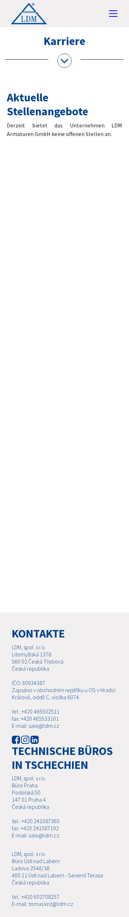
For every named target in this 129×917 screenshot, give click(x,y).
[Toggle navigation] (113, 13)
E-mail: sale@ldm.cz (35, 725)
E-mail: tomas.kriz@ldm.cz (42, 903)
